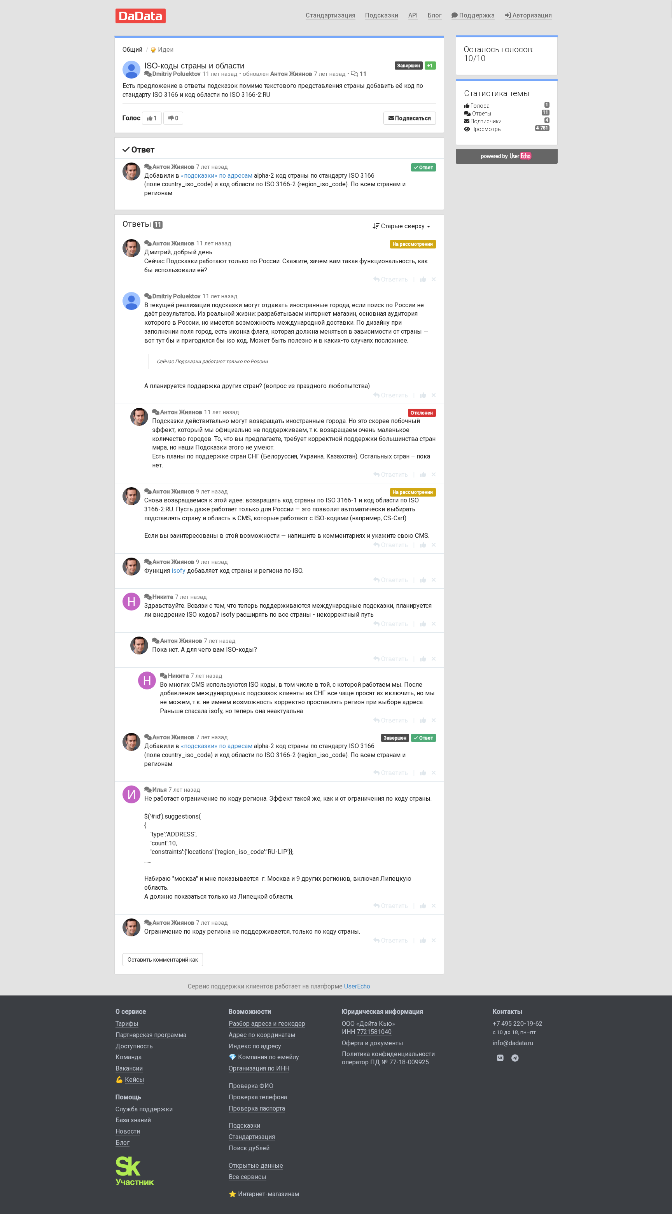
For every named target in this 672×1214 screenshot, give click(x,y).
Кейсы (134, 1079)
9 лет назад (212, 491)
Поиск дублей (249, 1148)
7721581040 (374, 1032)
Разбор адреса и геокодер (267, 1023)
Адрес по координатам (262, 1035)
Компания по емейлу (268, 1057)
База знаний (133, 1120)
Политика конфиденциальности (388, 1054)
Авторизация (531, 15)
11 (363, 73)
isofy (179, 570)
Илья (159, 789)
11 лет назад (213, 243)
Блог (435, 15)
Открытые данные (256, 1165)
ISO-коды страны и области (194, 65)
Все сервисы (247, 1177)
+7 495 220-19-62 (517, 1023)
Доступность (134, 1046)
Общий (132, 49)
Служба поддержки (144, 1109)
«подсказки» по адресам (216, 175)
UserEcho (357, 986)
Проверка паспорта (257, 1108)
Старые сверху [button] (403, 226)
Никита (162, 596)
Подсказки (381, 15)
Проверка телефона (258, 1097)
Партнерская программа (151, 1035)
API (413, 15)
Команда (129, 1057)
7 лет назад (212, 166)
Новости (128, 1131)
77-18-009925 (409, 1062)
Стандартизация (330, 15)
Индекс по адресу (255, 1046)
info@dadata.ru (513, 1043)
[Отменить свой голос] (433, 279)
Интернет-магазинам (268, 1194)
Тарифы (127, 1023)
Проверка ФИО (251, 1086)
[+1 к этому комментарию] (423, 279)
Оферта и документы (372, 1043)
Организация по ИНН (259, 1068)
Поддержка (476, 15)
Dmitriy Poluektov (176, 73)
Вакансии (129, 1068)
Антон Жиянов (291, 73)
